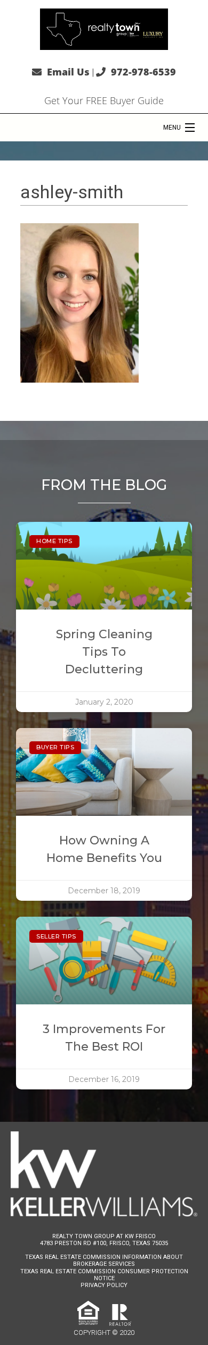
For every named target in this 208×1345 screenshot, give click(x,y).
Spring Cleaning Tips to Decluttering (104, 651)
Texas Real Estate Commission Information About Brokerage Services (104, 1260)
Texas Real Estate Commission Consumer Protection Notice (104, 1275)
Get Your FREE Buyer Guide (104, 100)
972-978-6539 (143, 72)
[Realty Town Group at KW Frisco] (104, 28)
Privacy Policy (104, 1285)
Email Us (68, 72)
